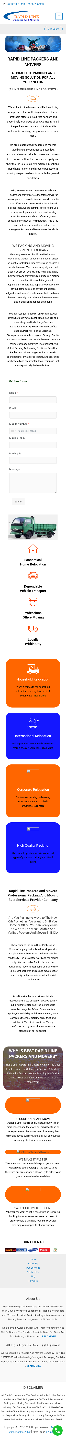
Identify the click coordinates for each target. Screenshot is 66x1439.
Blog (33, 1276)
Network (33, 1280)
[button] (53, 29)
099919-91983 (16, 4)
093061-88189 (36, 4)
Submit (18, 501)
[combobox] (13, 431)
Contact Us (33, 1272)
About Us (33, 1263)
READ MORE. (49, 1336)
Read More (47, 748)
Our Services (33, 1267)
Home (33, 1259)
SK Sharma (52, 1431)
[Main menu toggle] (59, 16)
